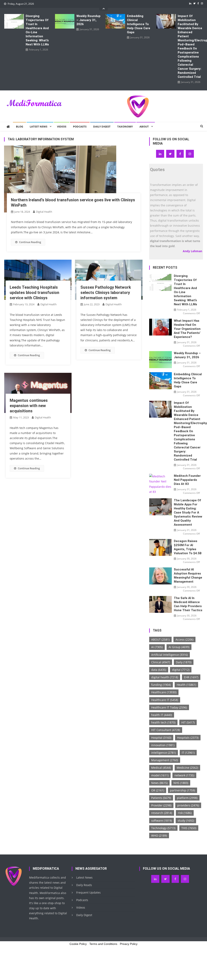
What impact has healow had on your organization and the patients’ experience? (187, 329)
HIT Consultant (165, 730)
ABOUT (160, 639)
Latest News (38, 126)
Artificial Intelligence (169, 655)
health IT (161, 715)
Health (186, 685)
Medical (161, 768)
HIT (188, 722)
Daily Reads (84, 885)
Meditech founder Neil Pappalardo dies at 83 (187, 480)
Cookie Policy (78, 943)
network (184, 775)
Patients (161, 798)
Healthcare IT (164, 700)
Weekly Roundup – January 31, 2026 (88, 20)
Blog (19, 126)
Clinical (160, 662)
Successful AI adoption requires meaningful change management (188, 575)
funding (161, 685)
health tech (163, 722)
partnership (182, 790)
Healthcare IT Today (169, 707)
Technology (163, 828)
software (161, 820)
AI (157, 647)
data (158, 670)
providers (188, 805)
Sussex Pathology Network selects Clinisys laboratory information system (105, 292)
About (144, 126)
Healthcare (163, 692)
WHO (159, 835)
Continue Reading (30, 242)
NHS (180, 783)
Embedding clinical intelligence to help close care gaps (138, 24)
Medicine (187, 768)
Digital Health (44, 211)
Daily (183, 662)
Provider (161, 805)
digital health (164, 677)
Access (184, 639)
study (186, 820)
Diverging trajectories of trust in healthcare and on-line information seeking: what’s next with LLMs (37, 30)
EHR (191, 677)
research (161, 813)
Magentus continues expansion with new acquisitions (29, 405)
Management (164, 760)
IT (188, 753)
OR (157, 790)
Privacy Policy (128, 943)
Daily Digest (102, 126)
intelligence (163, 753)
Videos (61, 126)
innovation (162, 745)
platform (187, 798)
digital (180, 670)
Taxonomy (125, 126)
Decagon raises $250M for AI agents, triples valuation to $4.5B (188, 547)
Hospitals (188, 738)
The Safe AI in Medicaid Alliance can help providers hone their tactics (188, 604)
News (159, 783)
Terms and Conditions (103, 943)
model (160, 775)
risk (185, 813)
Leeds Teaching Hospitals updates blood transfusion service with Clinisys (34, 292)
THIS (188, 828)
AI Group (179, 647)
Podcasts (80, 126)
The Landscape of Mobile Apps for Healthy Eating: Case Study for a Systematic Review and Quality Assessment (188, 512)
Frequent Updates (88, 892)
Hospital (161, 738)
